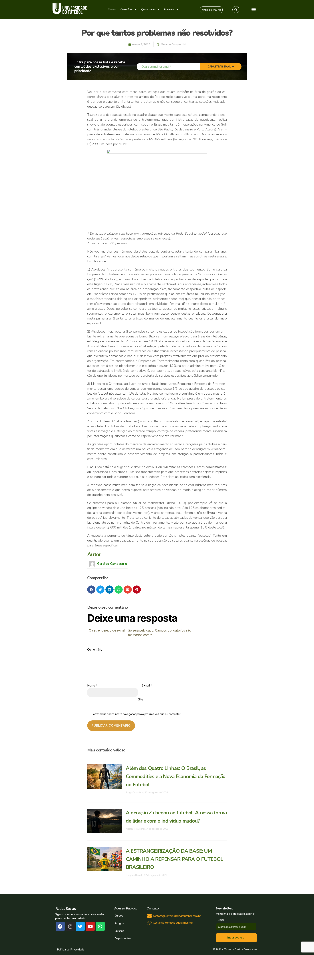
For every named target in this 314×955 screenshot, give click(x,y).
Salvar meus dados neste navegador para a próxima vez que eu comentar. (136, 714)
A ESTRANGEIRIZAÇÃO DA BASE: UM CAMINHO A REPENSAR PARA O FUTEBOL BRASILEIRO (174, 859)
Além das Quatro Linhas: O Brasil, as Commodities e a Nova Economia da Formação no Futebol (175, 776)
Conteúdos (126, 9)
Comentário (94, 649)
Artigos (119, 923)
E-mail (147, 685)
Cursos (112, 9)
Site (140, 699)
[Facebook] (60, 926)
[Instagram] (70, 926)
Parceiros (169, 9)
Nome (92, 685)
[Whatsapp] (100, 926)
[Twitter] (80, 926)
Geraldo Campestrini (112, 563)
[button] (211, 9)
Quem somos (148, 9)
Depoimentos (123, 938)
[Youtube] (90, 926)
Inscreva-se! (236, 938)
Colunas (119, 931)
